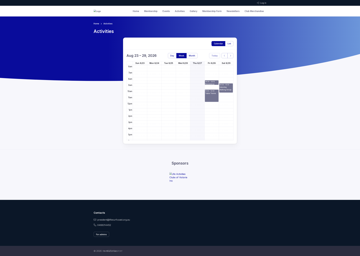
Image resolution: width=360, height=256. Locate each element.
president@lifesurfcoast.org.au (113, 219)
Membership (151, 11)
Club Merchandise (254, 11)
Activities (180, 11)
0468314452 (104, 225)
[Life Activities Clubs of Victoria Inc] (180, 177)
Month (192, 55)
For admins (101, 234)
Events (166, 11)
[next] (230, 55)
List (229, 43)
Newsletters (233, 11)
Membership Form (212, 11)
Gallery (193, 11)
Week (181, 55)
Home (136, 11)
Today (215, 55)
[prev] (224, 55)
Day (172, 55)
